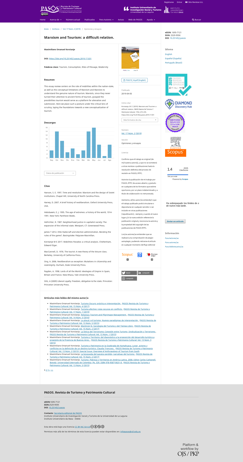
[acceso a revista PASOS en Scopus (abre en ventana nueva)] (175, 156)
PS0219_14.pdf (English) (135, 80)
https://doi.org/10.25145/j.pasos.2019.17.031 (70, 58)
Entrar (179, 2)
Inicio (46, 29)
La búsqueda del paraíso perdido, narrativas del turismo (108, 354)
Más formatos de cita (132, 120)
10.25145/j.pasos (178, 38)
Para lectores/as (172, 238)
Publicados (90, 19)
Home (42, 19)
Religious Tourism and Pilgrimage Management (104, 314)
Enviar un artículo (175, 221)
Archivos (55, 29)
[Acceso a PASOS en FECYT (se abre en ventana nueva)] (178, 95)
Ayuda (150, 19)
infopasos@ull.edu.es (130, 431)
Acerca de (55, 19)
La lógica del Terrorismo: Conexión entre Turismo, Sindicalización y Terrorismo (118, 331)
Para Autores (105, 19)
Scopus (185, 179)
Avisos (121, 19)
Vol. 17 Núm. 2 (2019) (72, 29)
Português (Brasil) (173, 62)
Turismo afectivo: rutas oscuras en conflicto (101, 309)
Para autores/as (171, 242)
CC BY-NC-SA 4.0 (82, 426)
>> (52, 370)
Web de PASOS (135, 19)
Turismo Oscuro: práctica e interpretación (101, 303)
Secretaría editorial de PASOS (68, 413)
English (168, 54)
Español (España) (173, 58)
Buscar (197, 19)
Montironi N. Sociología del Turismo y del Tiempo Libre (107, 326)
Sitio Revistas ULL (195, 2)
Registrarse (169, 2)
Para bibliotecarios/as (174, 246)
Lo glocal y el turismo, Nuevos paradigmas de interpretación (110, 320)
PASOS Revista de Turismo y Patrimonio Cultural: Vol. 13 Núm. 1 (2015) (83, 334)
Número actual (73, 19)
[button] (129, 273)
